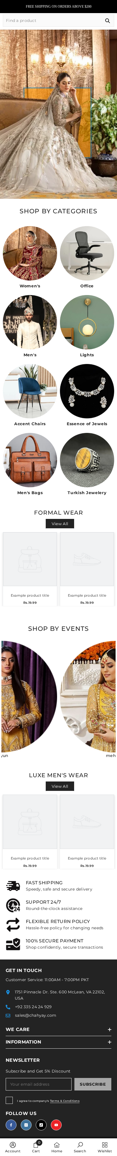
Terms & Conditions (65, 1101)
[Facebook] (11, 1125)
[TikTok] (41, 1125)
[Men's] (30, 322)
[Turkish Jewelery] (87, 460)
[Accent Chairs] (30, 391)
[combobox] (52, 20)
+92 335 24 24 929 (33, 1006)
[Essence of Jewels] (87, 391)
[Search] (58, 20)
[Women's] (30, 253)
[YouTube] (56, 1125)
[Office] (87, 253)
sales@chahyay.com (36, 1015)
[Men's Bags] (30, 460)
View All (60, 523)
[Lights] (87, 322)
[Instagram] (26, 1125)
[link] (58, 886)
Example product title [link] (30, 595)
